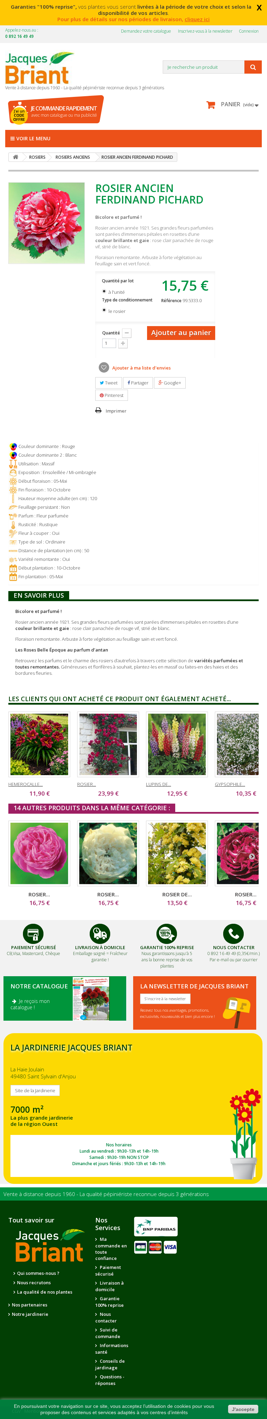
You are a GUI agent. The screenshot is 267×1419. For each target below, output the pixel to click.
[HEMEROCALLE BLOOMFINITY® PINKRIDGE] (39, 744)
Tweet (111, 383)
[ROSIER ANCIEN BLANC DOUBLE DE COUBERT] (108, 853)
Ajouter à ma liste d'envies (141, 368)
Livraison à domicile (100, 947)
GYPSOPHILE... (230, 784)
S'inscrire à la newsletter (165, 998)
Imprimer (116, 411)
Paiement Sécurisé (33, 947)
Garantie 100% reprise (109, 1301)
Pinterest (113, 395)
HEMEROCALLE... (25, 784)
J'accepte (243, 1409)
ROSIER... (86, 784)
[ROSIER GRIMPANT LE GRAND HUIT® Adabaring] (108, 744)
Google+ (172, 383)
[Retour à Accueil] (15, 157)
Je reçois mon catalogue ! (30, 1004)
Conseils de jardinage (110, 1364)
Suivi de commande (107, 1333)
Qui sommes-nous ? (38, 1273)
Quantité (111, 333)
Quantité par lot (118, 281)
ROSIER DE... (177, 894)
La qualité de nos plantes (44, 1292)
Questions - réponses (109, 1380)
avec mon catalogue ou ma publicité (64, 111)
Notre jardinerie (30, 1314)
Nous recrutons (34, 1282)
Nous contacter (106, 1317)
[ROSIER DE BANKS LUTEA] (177, 853)
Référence (171, 301)
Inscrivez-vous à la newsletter (205, 31)
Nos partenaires (29, 1305)
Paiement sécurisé (108, 1270)
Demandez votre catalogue (146, 31)
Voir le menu (33, 138)
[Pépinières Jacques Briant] (43, 67)
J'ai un (19, 115)
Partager (139, 383)
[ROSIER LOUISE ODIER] (39, 853)
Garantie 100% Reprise (167, 947)
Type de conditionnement (128, 300)
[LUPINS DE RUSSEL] (177, 744)
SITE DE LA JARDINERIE (132, 1108)
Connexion (249, 31)
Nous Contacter (233, 947)
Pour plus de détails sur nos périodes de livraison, (133, 19)
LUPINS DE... (158, 784)
